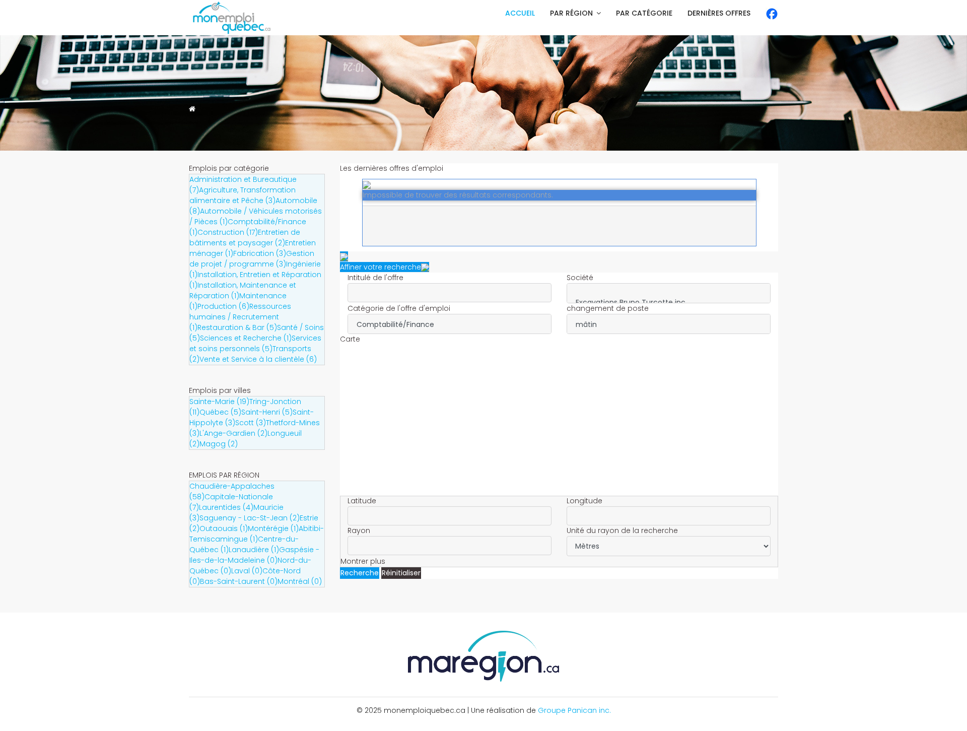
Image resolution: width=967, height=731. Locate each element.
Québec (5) (220, 412)
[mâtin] (668, 324)
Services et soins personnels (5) (255, 343)
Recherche (359, 573)
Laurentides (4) (226, 507)
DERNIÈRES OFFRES (718, 13)
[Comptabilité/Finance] (449, 324)
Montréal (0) (300, 581)
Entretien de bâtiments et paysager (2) (244, 237)
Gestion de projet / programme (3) (251, 258)
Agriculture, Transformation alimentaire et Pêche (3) (242, 195)
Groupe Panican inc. (574, 710)
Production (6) (223, 306)
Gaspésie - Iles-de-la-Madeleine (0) (254, 555)
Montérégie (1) (273, 528)
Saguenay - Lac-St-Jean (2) (249, 518)
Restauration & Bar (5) (237, 327)
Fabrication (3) (259, 253)
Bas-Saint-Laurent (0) (239, 581)
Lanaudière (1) (254, 550)
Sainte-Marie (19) (219, 401)
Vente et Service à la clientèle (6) (258, 359)
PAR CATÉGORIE (644, 13)
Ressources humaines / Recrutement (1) (240, 317)
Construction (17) (227, 232)
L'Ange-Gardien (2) (233, 433)
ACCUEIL (520, 13)
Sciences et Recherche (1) (246, 338)
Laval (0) (246, 571)
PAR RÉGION (571, 13)
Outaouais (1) (223, 528)
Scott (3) (250, 423)
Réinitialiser (401, 573)
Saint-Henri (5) (267, 412)
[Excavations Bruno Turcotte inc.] (668, 302)
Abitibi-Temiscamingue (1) (256, 533)
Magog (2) (218, 444)
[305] (668, 292)
